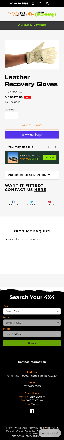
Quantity (10, 109)
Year (5, 306)
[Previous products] (48, 147)
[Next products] (55, 147)
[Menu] (54, 3)
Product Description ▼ (29, 175)
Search (32, 343)
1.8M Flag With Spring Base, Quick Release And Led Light (30, 155)
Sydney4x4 (20, 428)
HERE (40, 189)
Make (6, 317)
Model (6, 328)
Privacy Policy (38, 428)
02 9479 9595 (19, 3)
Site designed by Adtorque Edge (32, 436)
